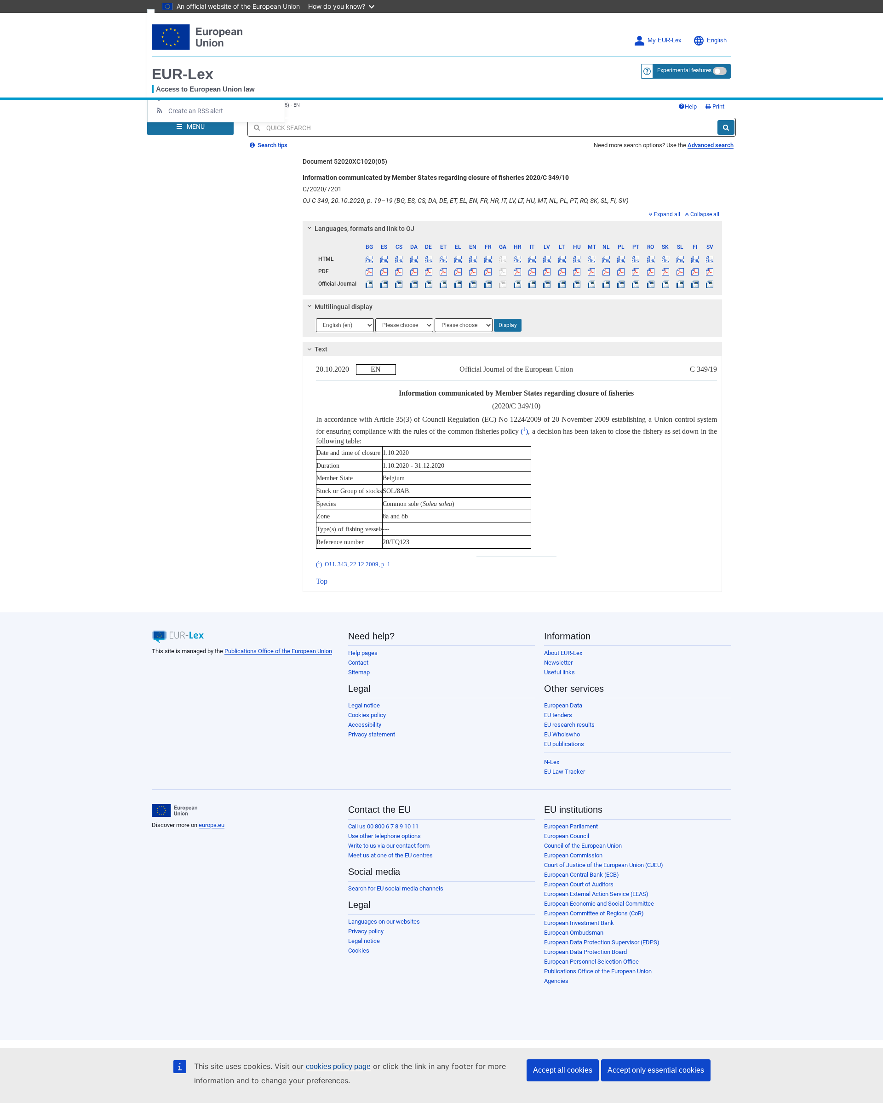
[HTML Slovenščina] (680, 259)
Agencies (556, 980)
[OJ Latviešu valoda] (547, 284)
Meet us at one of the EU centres (390, 855)
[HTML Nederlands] (606, 259)
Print (717, 106)
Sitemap (359, 672)
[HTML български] (369, 259)
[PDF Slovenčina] (665, 271)
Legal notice (364, 705)
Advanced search (711, 145)
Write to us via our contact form (389, 845)
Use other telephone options (384, 836)
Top (321, 581)
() (524, 431)
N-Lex (551, 761)
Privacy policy (366, 931)
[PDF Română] (650, 271)
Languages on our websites (384, 921)
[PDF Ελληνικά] (458, 271)
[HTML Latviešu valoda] (547, 259)
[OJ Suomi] (695, 284)
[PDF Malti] (591, 271)
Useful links (559, 672)
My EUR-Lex (665, 40)
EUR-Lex (182, 74)
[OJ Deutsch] (428, 284)
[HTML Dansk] (414, 259)
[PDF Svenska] (710, 271)
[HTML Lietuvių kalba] (562, 259)
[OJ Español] (384, 284)
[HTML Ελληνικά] (458, 259)
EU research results (569, 724)
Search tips (271, 145)
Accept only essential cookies (656, 1070)
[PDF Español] (384, 271)
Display (508, 325)
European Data (563, 705)
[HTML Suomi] (695, 259)
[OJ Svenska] (710, 284)
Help (691, 106)
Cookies (358, 950)
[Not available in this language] (502, 259)
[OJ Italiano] (532, 284)
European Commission (573, 855)
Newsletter (558, 662)
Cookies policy (367, 715)
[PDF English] (473, 271)
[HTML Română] (650, 259)
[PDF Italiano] (532, 271)
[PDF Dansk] (414, 271)
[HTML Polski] (621, 259)
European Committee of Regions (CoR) (594, 913)
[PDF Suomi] (695, 271)
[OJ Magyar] (576, 284)
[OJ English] (473, 284)
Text (321, 349)
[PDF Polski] (621, 271)
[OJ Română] (650, 284)
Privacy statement (371, 734)
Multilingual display (344, 306)
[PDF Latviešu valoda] (547, 271)
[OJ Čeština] (399, 284)
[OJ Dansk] (414, 284)
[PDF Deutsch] (428, 271)
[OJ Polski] (621, 284)
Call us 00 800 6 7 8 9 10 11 (383, 826)
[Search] (725, 127)
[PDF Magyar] (576, 271)
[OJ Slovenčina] (665, 284)
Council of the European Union (583, 845)
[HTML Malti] (591, 259)
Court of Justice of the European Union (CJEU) (603, 865)
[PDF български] (369, 271)
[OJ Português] (636, 284)
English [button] (717, 40)
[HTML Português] (636, 259)
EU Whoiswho (562, 734)
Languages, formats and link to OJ (364, 228)
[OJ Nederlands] (606, 284)
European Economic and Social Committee (599, 903)
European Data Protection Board (585, 951)
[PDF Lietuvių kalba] (562, 271)
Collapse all (704, 214)
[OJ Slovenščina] (680, 284)
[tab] (512, 229)
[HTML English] (473, 259)
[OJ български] (369, 284)
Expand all (667, 214)
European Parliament (571, 826)
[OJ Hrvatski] (517, 284)
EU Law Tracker (564, 771)
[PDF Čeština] (399, 271)
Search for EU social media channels (395, 888)
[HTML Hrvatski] (517, 259)
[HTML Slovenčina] (665, 259)
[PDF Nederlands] (606, 271)
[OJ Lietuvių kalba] (562, 284)
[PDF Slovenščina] (680, 271)
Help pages (363, 652)
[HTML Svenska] (710, 259)
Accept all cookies (562, 1070)
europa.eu (211, 825)
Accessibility (364, 724)
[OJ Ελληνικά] (458, 284)
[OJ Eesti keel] (443, 284)
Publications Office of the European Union (278, 651)
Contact (358, 662)
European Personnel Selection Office (591, 961)
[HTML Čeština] (399, 259)
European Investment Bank (579, 922)
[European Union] (174, 810)
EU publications (564, 744)
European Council (566, 836)
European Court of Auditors (579, 884)
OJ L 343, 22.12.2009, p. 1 (357, 564)
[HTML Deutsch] (428, 259)
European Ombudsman (573, 932)
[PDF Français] (488, 271)
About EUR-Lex (563, 652)
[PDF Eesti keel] (443, 271)
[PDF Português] (636, 271)
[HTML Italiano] (532, 259)
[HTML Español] (384, 259)
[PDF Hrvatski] (517, 271)
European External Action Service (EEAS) (596, 893)
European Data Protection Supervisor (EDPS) (601, 942)
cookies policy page (338, 1066)
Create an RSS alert (195, 111)
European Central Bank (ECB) (581, 874)
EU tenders (558, 715)
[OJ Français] (488, 284)
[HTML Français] (488, 259)
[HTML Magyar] (576, 259)
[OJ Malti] (591, 284)
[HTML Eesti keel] (443, 259)
